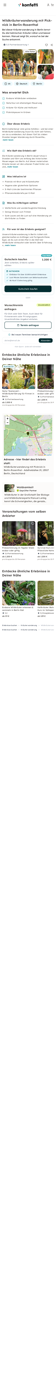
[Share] (51, 45)
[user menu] (47, 4)
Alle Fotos (30, 51)
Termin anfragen (29, 325)
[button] (28, 433)
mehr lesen (8, 140)
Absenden (45, 340)
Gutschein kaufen (28, 289)
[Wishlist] (46, 45)
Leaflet (49, 455)
